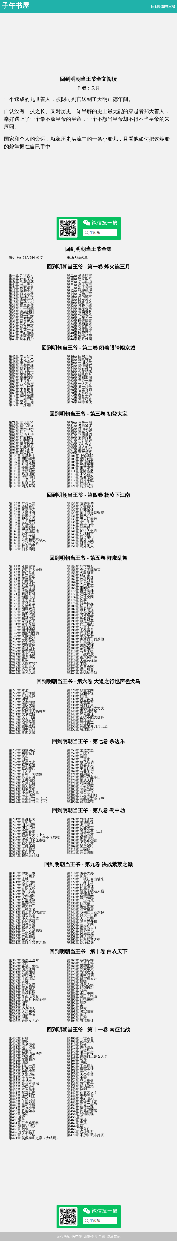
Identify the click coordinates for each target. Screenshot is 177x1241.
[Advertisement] (88, 43)
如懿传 (88, 1236)
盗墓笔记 (113, 1236)
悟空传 (77, 1236)
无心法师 (63, 1236)
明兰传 (100, 1236)
